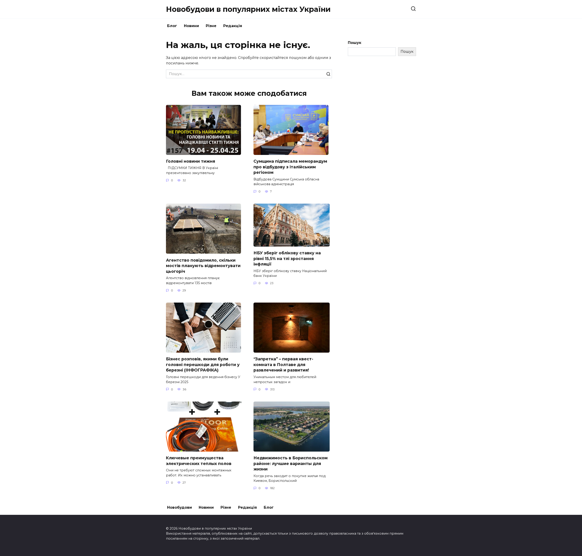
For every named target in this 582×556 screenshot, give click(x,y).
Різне (211, 26)
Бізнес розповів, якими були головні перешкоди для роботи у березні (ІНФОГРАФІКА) (203, 364)
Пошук (354, 42)
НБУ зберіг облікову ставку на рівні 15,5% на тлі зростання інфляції (287, 258)
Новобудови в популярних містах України (248, 9)
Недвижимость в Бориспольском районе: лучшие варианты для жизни (290, 463)
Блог (172, 26)
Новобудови (179, 507)
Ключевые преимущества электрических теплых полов (198, 460)
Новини (191, 26)
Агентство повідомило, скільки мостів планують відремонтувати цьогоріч (203, 265)
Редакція (232, 26)
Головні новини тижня (190, 161)
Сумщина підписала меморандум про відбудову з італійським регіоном (290, 167)
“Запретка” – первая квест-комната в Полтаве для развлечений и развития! (283, 364)
